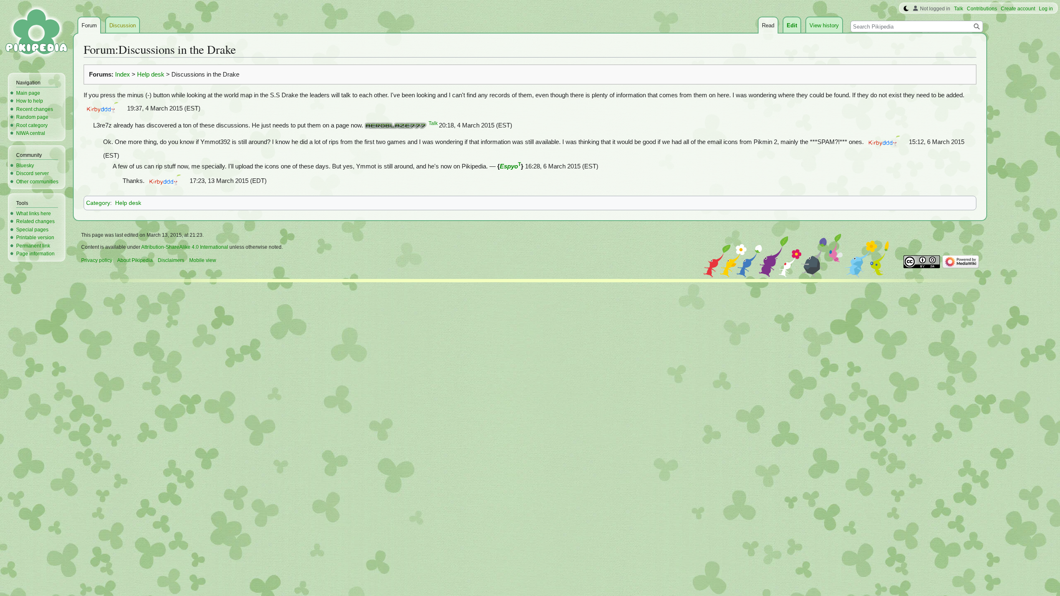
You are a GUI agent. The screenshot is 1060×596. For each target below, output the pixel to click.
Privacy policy (96, 260)
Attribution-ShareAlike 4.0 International (184, 247)
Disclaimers (171, 260)
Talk (433, 123)
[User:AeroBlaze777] (396, 125)
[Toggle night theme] (906, 9)
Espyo (509, 166)
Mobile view (202, 260)
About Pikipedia (135, 260)
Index (122, 74)
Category (98, 202)
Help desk (150, 74)
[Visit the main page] (36, 33)
